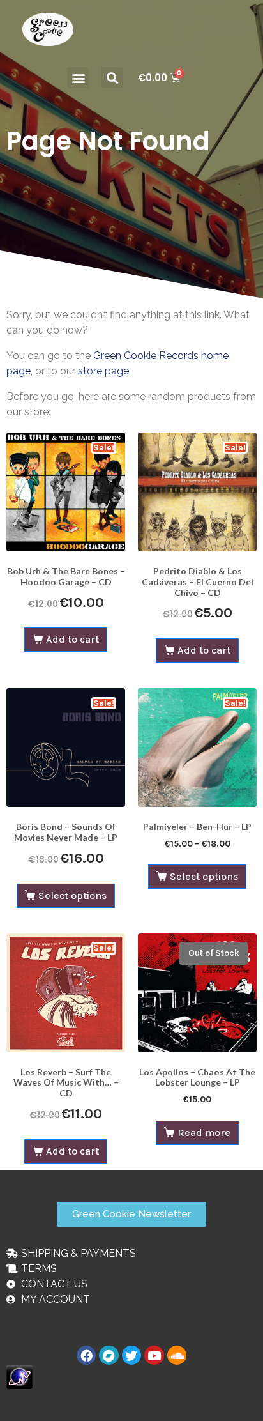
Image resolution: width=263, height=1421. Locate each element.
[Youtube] (153, 1355)
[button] (78, 77)
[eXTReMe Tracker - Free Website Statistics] (19, 1376)
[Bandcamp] (108, 1355)
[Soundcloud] (176, 1355)
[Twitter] (131, 1355)
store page (103, 371)
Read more (203, 1132)
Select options (72, 895)
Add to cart (72, 639)
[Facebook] (86, 1355)
